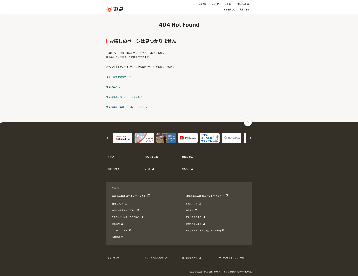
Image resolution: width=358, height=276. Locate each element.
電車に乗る (244, 9)
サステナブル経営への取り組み (125, 218)
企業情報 (202, 4)
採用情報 (120, 238)
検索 (226, 4)
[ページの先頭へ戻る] (248, 122)
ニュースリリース (120, 231)
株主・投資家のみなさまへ (123, 211)
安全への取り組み (194, 218)
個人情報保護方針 (190, 258)
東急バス (190, 169)
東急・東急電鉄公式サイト (119, 77)
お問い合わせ (242, 4)
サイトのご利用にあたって (156, 258)
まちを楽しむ (229, 9)
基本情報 (194, 211)
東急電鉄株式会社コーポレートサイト (125, 107)
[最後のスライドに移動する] (108, 138)
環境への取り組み (194, 224)
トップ (110, 156)
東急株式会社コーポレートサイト (123, 97)
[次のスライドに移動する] (250, 138)
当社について (120, 204)
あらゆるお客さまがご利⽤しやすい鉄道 (203, 231)
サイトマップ (113, 258)
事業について (194, 204)
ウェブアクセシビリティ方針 (231, 258)
